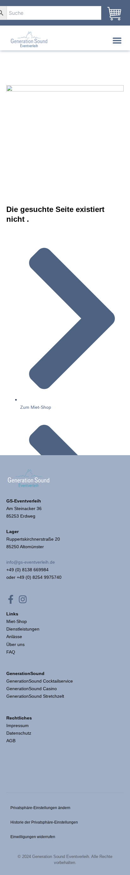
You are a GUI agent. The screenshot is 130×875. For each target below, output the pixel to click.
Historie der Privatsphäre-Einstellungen (44, 822)
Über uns (15, 644)
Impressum (18, 725)
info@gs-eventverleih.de (30, 562)
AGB (10, 740)
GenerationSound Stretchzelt (35, 696)
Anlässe (14, 636)
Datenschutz (18, 733)
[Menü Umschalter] (117, 40)
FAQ (10, 652)
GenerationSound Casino (32, 688)
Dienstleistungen (22, 628)
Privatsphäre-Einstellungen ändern (40, 808)
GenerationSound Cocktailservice (40, 681)
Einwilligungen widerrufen (32, 837)
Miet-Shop (16, 621)
